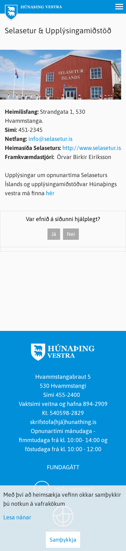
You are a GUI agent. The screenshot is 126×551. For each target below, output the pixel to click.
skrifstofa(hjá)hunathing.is (63, 422)
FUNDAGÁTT (63, 467)
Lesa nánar (17, 517)
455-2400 (69, 394)
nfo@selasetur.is (51, 138)
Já (53, 234)
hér (50, 193)
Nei (71, 234)
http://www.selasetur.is (91, 147)
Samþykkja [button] (63, 539)
